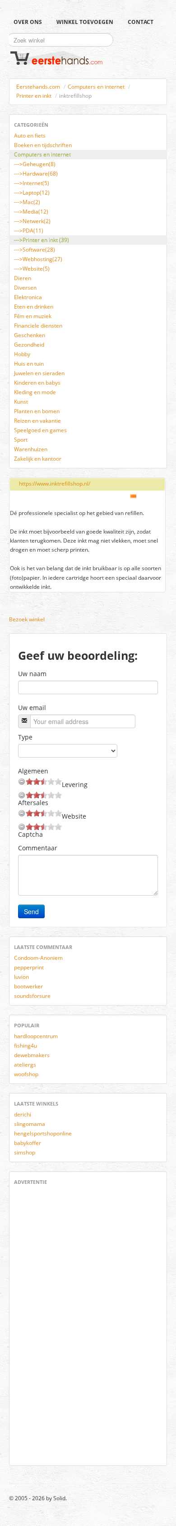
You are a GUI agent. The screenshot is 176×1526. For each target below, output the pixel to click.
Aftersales (33, 802)
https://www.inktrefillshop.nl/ (54, 483)
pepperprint (29, 967)
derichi (22, 1114)
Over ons (28, 22)
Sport (21, 439)
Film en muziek (32, 316)
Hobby (22, 354)
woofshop (26, 1074)
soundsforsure (32, 996)
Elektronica (28, 297)
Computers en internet (96, 87)
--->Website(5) (32, 268)
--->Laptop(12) (32, 192)
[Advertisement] (41, 1323)
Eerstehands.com (38, 87)
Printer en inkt (33, 96)
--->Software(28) (34, 249)
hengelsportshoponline (43, 1133)
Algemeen (33, 771)
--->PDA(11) (28, 230)
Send (31, 911)
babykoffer (27, 1143)
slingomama (29, 1124)
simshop (24, 1152)
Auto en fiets (30, 135)
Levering (75, 784)
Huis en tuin (29, 363)
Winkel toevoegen (84, 22)
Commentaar (37, 848)
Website (74, 816)
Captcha (30, 834)
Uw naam (32, 673)
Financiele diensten (38, 325)
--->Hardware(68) (36, 173)
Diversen (25, 287)
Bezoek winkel (27, 619)
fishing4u (25, 1045)
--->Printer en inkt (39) (41, 240)
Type (25, 737)
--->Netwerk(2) (32, 221)
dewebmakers (32, 1055)
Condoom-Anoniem (38, 958)
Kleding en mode (35, 392)
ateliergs (25, 1064)
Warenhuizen (30, 449)
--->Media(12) (31, 211)
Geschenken (29, 335)
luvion (21, 977)
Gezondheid (29, 344)
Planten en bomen (37, 411)
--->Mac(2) (27, 202)
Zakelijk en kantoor (37, 459)
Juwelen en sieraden (39, 373)
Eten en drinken (33, 306)
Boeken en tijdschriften (43, 145)
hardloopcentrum (36, 1036)
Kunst (21, 401)
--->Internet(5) (31, 183)
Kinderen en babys (37, 382)
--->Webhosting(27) (38, 259)
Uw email (32, 707)
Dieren (22, 278)
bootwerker (28, 986)
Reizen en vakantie (37, 420)
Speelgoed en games (40, 430)
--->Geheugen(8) (35, 164)
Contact (140, 22)
